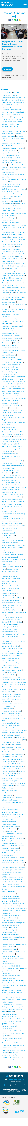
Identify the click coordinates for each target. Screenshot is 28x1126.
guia (16, 379)
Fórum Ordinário (18, 343)
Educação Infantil (7, 107)
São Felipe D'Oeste (8, 838)
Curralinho (5, 497)
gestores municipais (16, 362)
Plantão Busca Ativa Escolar (11, 114)
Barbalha (18, 764)
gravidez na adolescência (10, 593)
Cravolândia (6, 757)
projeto (4, 278)
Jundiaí (16, 668)
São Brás (11, 1011)
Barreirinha (5, 759)
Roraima (4, 947)
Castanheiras (20, 838)
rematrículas (6, 198)
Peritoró (4, 788)
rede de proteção (7, 158)
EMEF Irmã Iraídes (8, 833)
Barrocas (18, 619)
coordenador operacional (10, 400)
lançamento (6, 802)
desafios (18, 242)
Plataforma (12, 182)
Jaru (23, 485)
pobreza (4, 196)
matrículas (19, 797)
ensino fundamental (8, 713)
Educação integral (8, 220)
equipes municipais (13, 569)
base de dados (6, 521)
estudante (15, 396)
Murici (4, 569)
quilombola (5, 930)
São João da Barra (8, 487)
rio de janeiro (19, 278)
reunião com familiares (9, 689)
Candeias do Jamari (17, 540)
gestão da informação (9, 1026)
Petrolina (18, 263)
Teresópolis (19, 463)
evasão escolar (7, 235)
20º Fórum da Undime (15, 547)
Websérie (5, 143)
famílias (21, 817)
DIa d (3, 266)
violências (16, 393)
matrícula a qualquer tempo (11, 184)
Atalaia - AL (5, 444)
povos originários (7, 997)
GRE (21, 757)
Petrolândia (5, 682)
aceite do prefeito (15, 449)
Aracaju (4, 489)
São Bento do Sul (7, 963)
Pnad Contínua (18, 473)
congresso (11, 230)
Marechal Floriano (8, 872)
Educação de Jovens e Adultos (12, 990)
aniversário (5, 458)
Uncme (4, 1048)
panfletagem (6, 579)
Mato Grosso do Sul (8, 663)
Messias (17, 773)
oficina (16, 639)
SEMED (18, 966)
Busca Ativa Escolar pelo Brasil (12, 410)
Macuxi (4, 999)
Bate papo (5, 167)
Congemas (21, 771)
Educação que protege (9, 160)
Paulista (4, 660)
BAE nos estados (7, 812)
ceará (21, 237)
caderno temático (7, 415)
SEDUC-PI (20, 598)
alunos (21, 846)
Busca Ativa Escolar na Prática (11, 586)
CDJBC (11, 562)
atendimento (6, 446)
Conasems (16, 769)
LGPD (17, 124)
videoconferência (20, 266)
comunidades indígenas (9, 932)
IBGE (17, 470)
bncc (12, 141)
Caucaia (23, 641)
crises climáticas (21, 304)
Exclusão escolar (7, 189)
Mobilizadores (6, 126)
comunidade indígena (9, 995)
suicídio (15, 629)
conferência (15, 297)
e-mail (19, 574)
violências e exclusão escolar (11, 624)
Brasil (13, 242)
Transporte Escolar (8, 112)
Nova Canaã (6, 776)
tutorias (4, 1011)
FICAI (3, 884)
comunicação (18, 538)
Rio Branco (5, 523)
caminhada (15, 227)
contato (4, 150)
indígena (13, 930)
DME (3, 735)
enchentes (5, 307)
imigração (12, 947)
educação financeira (8, 1009)
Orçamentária (6, 119)
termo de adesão (7, 451)
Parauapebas (14, 781)
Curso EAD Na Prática (9, 105)
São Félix (5, 528)
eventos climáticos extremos (11, 975)
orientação (5, 927)
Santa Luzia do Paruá (8, 622)
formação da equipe (8, 954)
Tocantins (18, 206)
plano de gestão (19, 922)
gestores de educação (9, 730)
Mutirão (4, 165)
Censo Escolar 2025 (8, 797)
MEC (3, 268)
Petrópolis (11, 653)
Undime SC (17, 812)
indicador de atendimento (10, 896)
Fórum (13, 225)
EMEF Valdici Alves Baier (18, 398)
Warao (18, 999)
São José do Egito (7, 619)
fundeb (16, 126)
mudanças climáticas (8, 978)
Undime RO (14, 340)
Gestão (19, 121)
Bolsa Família (22, 730)
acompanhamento (8, 1055)
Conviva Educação (18, 102)
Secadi (22, 937)
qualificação (6, 627)
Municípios (5, 155)
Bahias (19, 956)
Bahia (24, 165)
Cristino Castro (6, 1040)
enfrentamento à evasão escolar (12, 461)
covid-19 (19, 1057)
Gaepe (4, 230)
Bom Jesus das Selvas (19, 612)
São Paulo (22, 239)
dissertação (5, 764)
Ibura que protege (8, 290)
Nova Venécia (18, 870)
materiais (5, 203)
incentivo (5, 237)
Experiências (6, 100)
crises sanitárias (17, 326)
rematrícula (5, 398)
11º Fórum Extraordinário (10, 877)
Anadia (4, 752)
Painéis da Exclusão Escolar (11, 718)
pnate (24, 141)
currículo (18, 141)
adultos (12, 850)
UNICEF (11, 196)
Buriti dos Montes (7, 826)
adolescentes (6, 396)
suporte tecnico (7, 338)
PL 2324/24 (22, 518)
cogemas (22, 203)
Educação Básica (21, 112)
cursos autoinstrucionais (18, 908)
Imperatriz (5, 680)
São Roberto (15, 776)
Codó (3, 475)
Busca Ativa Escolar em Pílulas (11, 109)
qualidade (11, 283)
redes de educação (17, 802)
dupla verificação (7, 692)
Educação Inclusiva (8, 124)
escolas (18, 711)
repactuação (6, 381)
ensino (17, 290)
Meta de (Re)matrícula (9, 610)
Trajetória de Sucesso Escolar (11, 201)
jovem (17, 785)
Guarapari (18, 872)
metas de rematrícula (9, 821)
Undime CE (5, 340)
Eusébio (19, 622)
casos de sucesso (7, 336)
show (11, 591)
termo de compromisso (9, 453)
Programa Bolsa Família (9, 918)
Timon (4, 983)
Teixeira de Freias (7, 643)
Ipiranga (4, 771)
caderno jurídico (7, 668)
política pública (18, 814)
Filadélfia (22, 275)
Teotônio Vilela (14, 901)
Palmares (14, 480)
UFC (12, 764)
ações (4, 299)
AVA (15, 492)
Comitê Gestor (6, 413)
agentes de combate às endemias (13, 502)
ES (16, 285)
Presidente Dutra (7, 708)
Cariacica (5, 910)
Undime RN (5, 384)
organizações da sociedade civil (12, 153)
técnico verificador (8, 785)
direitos (4, 273)
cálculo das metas (8, 607)
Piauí (9, 247)
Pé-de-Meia (22, 829)
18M (16, 268)
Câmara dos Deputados (9, 518)
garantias (5, 292)
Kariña (4, 1002)
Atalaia (10, 504)
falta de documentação (9, 949)
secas (12, 309)
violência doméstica (8, 427)
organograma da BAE (9, 956)
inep (15, 150)
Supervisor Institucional (17, 680)
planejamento (6, 701)
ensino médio (17, 235)
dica (19, 689)
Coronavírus (6, 95)
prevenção (14, 275)
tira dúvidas (17, 338)
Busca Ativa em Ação (13, 475)
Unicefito (5, 1021)
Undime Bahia (12, 983)
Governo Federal (20, 232)
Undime (23, 179)
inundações (5, 309)
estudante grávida (8, 600)
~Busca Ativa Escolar (8, 208)
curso (16, 131)
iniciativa (11, 278)
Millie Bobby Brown (8, 357)
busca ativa (18, 299)
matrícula (16, 521)
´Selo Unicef (12, 302)
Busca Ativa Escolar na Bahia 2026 (13, 1019)
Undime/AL (20, 391)
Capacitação (6, 117)
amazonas (13, 167)
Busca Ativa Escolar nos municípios (13, 432)
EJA (24, 97)
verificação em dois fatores (10, 348)
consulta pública (7, 146)
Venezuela (12, 992)
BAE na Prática (6, 583)
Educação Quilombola (17, 1033)
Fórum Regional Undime (9, 254)
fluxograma (5, 615)
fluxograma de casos (8, 1050)
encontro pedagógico (9, 761)
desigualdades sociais (9, 894)
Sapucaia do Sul (7, 687)
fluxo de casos (12, 1048)
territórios (5, 1033)
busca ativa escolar (8, 129)
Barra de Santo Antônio (18, 682)
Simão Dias (5, 987)
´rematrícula (6, 874)
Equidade (5, 1036)
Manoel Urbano (7, 571)
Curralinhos (14, 757)
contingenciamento (17, 699)
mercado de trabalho (9, 603)
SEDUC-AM (5, 403)
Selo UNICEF (17, 93)
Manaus (21, 858)
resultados (19, 732)
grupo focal (5, 641)
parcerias (18, 165)
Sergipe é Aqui (6, 677)
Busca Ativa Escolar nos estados (12, 554)
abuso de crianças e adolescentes (13, 865)
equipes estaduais (15, 1021)
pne (8, 141)
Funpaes (17, 562)
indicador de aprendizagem (11, 898)
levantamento (11, 280)
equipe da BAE (20, 951)
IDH (9, 273)
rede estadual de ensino (9, 858)
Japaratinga (6, 778)
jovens (17, 600)
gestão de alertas (7, 971)
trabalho (19, 603)
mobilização (6, 225)
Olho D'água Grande (8, 391)
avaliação (21, 704)
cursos (16, 631)
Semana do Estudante (9, 1016)
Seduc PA (18, 523)
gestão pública (7, 925)
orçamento (19, 283)
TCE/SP (19, 670)
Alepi (9, 672)
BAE (16, 203)
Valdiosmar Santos (8, 773)
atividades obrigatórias (9, 790)
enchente (9, 906)
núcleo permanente (8, 526)
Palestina (10, 1002)
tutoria (4, 364)
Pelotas (22, 350)
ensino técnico (15, 927)
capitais (10, 165)
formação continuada (14, 364)
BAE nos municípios (8, 376)
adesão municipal (7, 379)
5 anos (15, 846)
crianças (4, 138)
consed (4, 302)
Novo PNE (5, 720)
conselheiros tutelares (9, 728)
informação (22, 1031)
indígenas (16, 937)
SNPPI (4, 853)
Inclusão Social (20, 309)
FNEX (4, 891)
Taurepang (17, 997)
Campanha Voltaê (7, 819)
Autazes (4, 588)
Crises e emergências (9, 121)
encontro (15, 287)
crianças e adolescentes (10, 800)
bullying (18, 713)
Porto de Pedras (20, 910)
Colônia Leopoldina (18, 388)
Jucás (15, 771)
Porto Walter (15, 627)
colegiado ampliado (8, 732)
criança (11, 203)
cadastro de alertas (8, 944)
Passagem (14, 581)
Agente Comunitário (8, 634)
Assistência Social (7, 352)
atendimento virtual (8, 966)
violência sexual (7, 639)
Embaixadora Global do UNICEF (12, 360)
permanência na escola (9, 542)
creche (22, 860)
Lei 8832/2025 (16, 672)
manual (21, 379)
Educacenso (6, 807)
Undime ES (14, 367)
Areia (10, 771)
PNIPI (20, 843)
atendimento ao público (16, 1007)
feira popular (21, 761)
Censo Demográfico (18, 545)
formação (23, 131)
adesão (4, 386)
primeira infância (7, 922)
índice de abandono (8, 855)
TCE (3, 191)
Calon (15, 831)
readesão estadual (16, 759)
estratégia (22, 271)
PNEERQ (5, 939)
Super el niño (6, 973)
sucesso (22, 287)
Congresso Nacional (8, 535)
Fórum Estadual (7, 343)
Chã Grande (17, 853)
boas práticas (6, 287)
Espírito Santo (6, 244)
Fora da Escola (18, 716)
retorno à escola (13, 489)
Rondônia (14, 384)
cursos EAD (5, 699)
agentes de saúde (14, 725)
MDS (23, 737)
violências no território (9, 417)
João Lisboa (20, 653)
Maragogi (15, 817)
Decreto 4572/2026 (13, 884)
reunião (15, 237)
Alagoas (4, 239)
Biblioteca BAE (6, 937)
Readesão (14, 95)
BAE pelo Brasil (20, 477)
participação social (8, 172)
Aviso (19, 167)
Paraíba (11, 239)
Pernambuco (6, 227)
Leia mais (7, 69)
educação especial (19, 259)
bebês (4, 846)
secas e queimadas (8, 980)
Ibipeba (16, 906)
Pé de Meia (5, 559)
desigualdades (11, 891)
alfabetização (17, 249)
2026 (18, 742)
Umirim (23, 785)
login (23, 689)
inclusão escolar (7, 511)
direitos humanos (15, 744)
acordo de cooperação (18, 439)
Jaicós (11, 910)
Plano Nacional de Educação (11, 723)
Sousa (4, 831)
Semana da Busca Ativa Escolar (12, 566)
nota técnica (17, 413)
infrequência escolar (18, 273)
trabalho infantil (14, 441)
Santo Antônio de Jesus (9, 636)
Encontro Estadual (8, 552)
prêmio (4, 133)
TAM (19, 162)
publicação (11, 136)
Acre (11, 523)
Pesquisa (14, 117)
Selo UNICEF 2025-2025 (15, 605)
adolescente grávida (8, 598)
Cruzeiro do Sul (12, 752)
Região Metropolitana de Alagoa (12, 420)
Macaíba (4, 725)
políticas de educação (9, 174)
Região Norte (6, 210)
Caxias (4, 247)
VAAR (13, 655)
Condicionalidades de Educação (12, 920)
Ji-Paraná (5, 408)
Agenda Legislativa (8, 530)
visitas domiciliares (16, 497)
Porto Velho (6, 439)
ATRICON (18, 196)
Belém (4, 256)
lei (7, 268)
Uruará (4, 504)
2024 (13, 247)
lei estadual (5, 675)
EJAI (23, 850)
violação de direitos (8, 311)
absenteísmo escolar (8, 670)
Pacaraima (12, 408)
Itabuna (10, 853)
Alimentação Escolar (18, 100)
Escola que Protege (15, 879)
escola (19, 256)
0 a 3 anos (16, 925)
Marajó (22, 227)
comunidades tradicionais (10, 194)
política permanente (8, 574)
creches (18, 213)
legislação (23, 194)
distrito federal (7, 259)
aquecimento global (8, 328)
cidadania (19, 1009)
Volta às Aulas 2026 (8, 747)
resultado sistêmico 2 (9, 793)
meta (3, 280)
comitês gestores (7, 319)
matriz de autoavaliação (9, 805)
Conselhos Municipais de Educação (13, 1045)
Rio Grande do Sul (20, 684)
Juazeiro (20, 983)
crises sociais (6, 326)
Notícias (18, 747)
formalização (6, 651)
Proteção (21, 117)
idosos (18, 850)
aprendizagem (6, 249)
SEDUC (19, 208)
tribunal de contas (8, 232)
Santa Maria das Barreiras (10, 860)
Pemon (23, 999)
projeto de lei (13, 528)
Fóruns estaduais (18, 251)
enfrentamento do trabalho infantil (13, 465)
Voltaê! (20, 384)
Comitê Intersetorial (8, 1004)
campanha (5, 177)
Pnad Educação (7, 473)
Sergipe (18, 247)
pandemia (19, 129)
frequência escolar (8, 263)
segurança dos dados (9, 345)
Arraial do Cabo (21, 944)
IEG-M (4, 672)
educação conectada (14, 133)
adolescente (6, 595)
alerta (4, 612)
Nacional (17, 158)
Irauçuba (5, 441)
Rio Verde (10, 299)
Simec (18, 655)
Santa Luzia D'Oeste (8, 836)
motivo (20, 610)
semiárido (14, 403)
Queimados (5, 908)
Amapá (24, 487)
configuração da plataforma (11, 456)
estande (21, 877)
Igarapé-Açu (20, 766)
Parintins (5, 985)
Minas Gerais (6, 564)
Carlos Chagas (20, 634)
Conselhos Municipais (9, 218)
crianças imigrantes (8, 951)
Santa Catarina (6, 814)
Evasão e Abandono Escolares (11, 97)
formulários (17, 694)
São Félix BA (20, 526)
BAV (13, 210)
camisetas (19, 1004)
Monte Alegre (21, 985)
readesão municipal (8, 331)
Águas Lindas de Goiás (9, 374)
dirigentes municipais (9, 550)
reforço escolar (7, 437)
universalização (17, 244)
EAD (11, 492)
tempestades (20, 980)
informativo (5, 540)
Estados (19, 105)
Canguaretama (20, 663)
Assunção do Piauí (16, 778)
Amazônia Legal (7, 405)
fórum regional (6, 251)
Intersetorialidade (18, 119)
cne (11, 143)
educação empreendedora (10, 222)
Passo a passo (20, 376)
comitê (18, 737)
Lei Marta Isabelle (8, 867)
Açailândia (5, 850)
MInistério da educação (9, 829)
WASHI (13, 261)
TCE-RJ (4, 653)
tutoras (4, 463)
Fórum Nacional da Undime (10, 179)
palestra (12, 215)
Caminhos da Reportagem (10, 372)
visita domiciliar (18, 437)
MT (24, 263)
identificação (21, 1050)
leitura (4, 605)
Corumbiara (16, 677)
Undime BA (5, 367)
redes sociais (15, 848)
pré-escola (19, 136)
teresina (23, 225)
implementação (19, 749)
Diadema (5, 879)
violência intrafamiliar (9, 429)
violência (21, 417)
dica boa (5, 449)
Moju (16, 319)
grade (14, 742)
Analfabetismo (6, 170)
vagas (8, 191)
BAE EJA (4, 992)
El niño (17, 971)
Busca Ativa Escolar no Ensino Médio (13, 783)
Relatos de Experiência (9, 333)
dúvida (11, 150)
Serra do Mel (15, 641)
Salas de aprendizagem (9, 162)
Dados (15, 170)
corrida (23, 297)
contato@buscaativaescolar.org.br (15, 1085)
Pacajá (17, 826)
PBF (24, 740)
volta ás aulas (6, 545)
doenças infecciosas (8, 1057)
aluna (13, 595)
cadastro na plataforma (9, 576)
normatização (16, 651)
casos (9, 612)
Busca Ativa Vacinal (8, 213)
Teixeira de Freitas (8, 754)
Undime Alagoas (7, 706)
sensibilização (16, 579)
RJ (18, 261)
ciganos (9, 831)
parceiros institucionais (9, 704)
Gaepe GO (14, 369)
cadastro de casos (8, 942)
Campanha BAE (7, 93)
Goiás (23, 718)
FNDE (19, 280)
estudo (4, 136)
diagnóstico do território (10, 1031)
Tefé (16, 1055)
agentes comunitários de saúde (12, 499)
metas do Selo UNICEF (9, 824)
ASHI (8, 261)
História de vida (15, 155)
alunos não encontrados (10, 809)
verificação (5, 1052)
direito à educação (20, 189)
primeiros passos (7, 749)
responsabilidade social (9, 295)
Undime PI (5, 362)
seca (3, 906)
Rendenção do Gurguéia (9, 1014)
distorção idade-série (9, 665)
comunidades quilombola (10, 935)
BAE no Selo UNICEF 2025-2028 (12, 617)
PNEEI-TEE (12, 939)
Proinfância (17, 405)
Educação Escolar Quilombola (11, 1038)
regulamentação (7, 870)
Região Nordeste (7, 795)
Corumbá (11, 660)
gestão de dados (7, 1028)
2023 (16, 239)
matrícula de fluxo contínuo (10, 186)
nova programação (8, 968)
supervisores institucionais (10, 1060)
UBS (22, 769)
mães (24, 213)
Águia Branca (6, 913)
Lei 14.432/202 (20, 862)
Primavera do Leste (8, 766)
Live (19, 182)
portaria (17, 658)
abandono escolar (8, 285)
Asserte (4, 283)
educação (20, 174)
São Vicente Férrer (8, 434)
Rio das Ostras (20, 882)
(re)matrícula (14, 1052)
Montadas (5, 781)
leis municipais (6, 393)
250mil (11, 268)
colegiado (10, 266)
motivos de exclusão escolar (11, 696)
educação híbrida (19, 143)
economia (5, 215)
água (3, 261)
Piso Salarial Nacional (9, 148)
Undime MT (6, 369)
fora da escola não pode (10, 271)
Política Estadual (20, 867)
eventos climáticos (8, 304)
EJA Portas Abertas (8, 882)
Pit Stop (13, 675)
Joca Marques (19, 754)
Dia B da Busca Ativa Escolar (11, 485)
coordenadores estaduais (10, 557)
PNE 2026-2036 (7, 841)
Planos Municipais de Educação (12, 1043)
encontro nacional (8, 206)
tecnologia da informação (10, 350)
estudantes (5, 848)
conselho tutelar (7, 631)
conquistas (5, 744)
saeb (3, 141)
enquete (19, 648)
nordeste (5, 182)
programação (6, 742)
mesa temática (6, 903)
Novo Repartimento (8, 470)
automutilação (6, 629)
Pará (18, 225)
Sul (10, 237)
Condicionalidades (8, 658)
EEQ (10, 1036)
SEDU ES (5, 562)
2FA (15, 692)
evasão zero (17, 687)
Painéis (4, 547)
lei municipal (15, 444)
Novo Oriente (6, 388)
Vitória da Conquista (8, 648)
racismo (4, 716)
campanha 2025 (7, 694)
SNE (3, 862)
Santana (17, 487)
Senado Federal (7, 538)
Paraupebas (6, 242)
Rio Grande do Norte (18, 381)
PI (20, 261)
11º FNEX (5, 901)
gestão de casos (21, 968)
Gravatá (21, 254)
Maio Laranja (10, 862)
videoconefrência (19, 138)
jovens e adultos (20, 292)
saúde (11, 138)
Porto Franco (6, 817)
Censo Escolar (6, 102)
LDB (15, 511)
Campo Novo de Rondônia (10, 646)
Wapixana (11, 999)
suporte (17, 336)
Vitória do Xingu (17, 446)
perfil (10, 716)
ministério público (8, 131)
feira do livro (6, 655)
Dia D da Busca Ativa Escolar (11, 482)
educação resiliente (19, 903)
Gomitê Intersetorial (8, 737)
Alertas (11, 292)
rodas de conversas (8, 711)
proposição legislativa (9, 533)
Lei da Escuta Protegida (9, 843)
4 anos (10, 846)
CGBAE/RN (5, 581)
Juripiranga (5, 480)
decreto (16, 571)
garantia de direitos (8, 1024)
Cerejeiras (12, 788)
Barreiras (5, 591)
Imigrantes (14, 191)
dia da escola (12, 256)
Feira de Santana (14, 588)
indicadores (21, 894)
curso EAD (5, 492)
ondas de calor (15, 307)
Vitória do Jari (18, 504)
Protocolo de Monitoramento (11, 915)
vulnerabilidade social (9, 355)
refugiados (20, 148)
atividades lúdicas (7, 477)
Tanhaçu (4, 1007)
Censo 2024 (5, 275)
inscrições (11, 463)
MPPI (15, 706)
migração (20, 992)
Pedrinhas (12, 985)
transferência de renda (18, 559)
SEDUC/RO (18, 833)
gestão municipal (13, 386)
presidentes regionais (13, 735)
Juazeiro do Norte (7, 684)
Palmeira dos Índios (8, 468)
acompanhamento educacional (12, 740)
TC (22, 186)
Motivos (19, 939)
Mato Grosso (6, 297)
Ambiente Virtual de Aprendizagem (13, 494)
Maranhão (18, 434)
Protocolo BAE (6, 769)
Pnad (24, 167)
